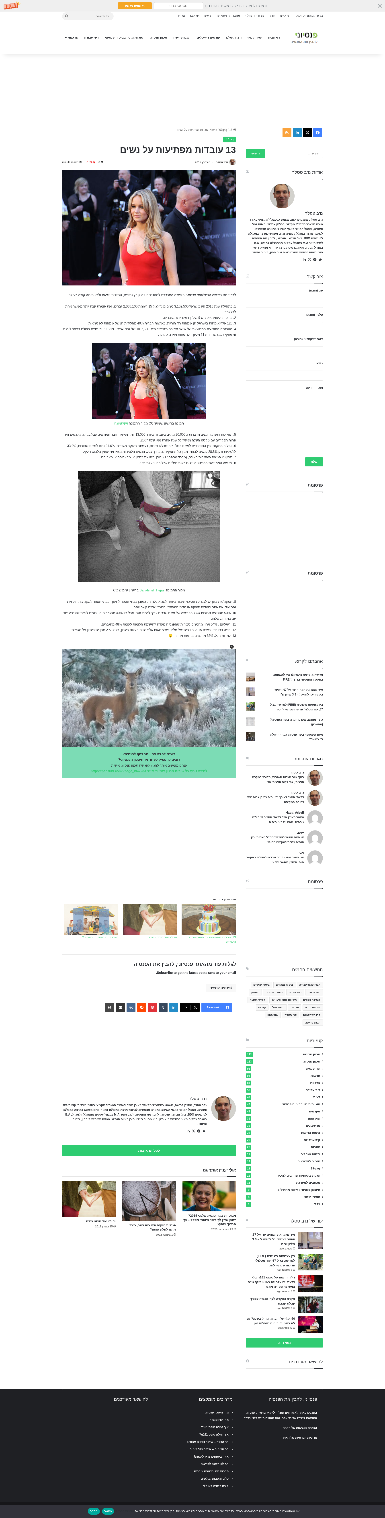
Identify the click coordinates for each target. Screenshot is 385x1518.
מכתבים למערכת (308, 1182)
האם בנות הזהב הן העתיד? (100, 937)
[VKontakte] (131, 1007)
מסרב (94, 1511)
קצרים (262, 1007)
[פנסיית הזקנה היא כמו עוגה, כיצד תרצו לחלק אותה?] (149, 1201)
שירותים (256, 37)
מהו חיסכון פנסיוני (217, 1412)
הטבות (315, 1147)
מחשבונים (313, 1125)
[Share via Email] (120, 1007)
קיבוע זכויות (312, 1140)
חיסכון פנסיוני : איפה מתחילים (298, 1190)
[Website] (204, 1131)
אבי (301, 852)
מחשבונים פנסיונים (228, 16)
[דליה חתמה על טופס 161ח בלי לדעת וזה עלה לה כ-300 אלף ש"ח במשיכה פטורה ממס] (310, 1283)
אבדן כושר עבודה (309, 984)
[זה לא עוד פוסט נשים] (150, 919)
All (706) (284, 1343)
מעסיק (255, 992)
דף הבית (285, 16)
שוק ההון (272, 1015)
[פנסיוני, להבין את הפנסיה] (305, 37)
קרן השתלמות (311, 1015)
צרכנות (73, 37)
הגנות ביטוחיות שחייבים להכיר (298, 1175)
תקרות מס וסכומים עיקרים (211, 1471)
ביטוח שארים (261, 984)
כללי (317, 1204)
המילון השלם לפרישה (215, 1464)
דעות (316, 1097)
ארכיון (181, 16)
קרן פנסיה (291, 1015)
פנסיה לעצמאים (308, 1161)
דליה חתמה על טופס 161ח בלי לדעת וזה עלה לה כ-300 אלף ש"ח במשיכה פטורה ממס (271, 1282)
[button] (192, 6)
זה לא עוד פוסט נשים (163, 937)
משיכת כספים (311, 999)
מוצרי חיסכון (311, 1197)
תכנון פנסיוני (158, 37)
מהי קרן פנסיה (219, 1420)
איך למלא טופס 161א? (214, 1434)
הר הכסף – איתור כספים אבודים (207, 1442)
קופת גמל (278, 1007)
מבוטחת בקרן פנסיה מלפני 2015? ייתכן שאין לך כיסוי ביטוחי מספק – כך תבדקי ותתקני (209, 1220)
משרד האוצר (258, 999)
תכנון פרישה (181, 37)
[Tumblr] (163, 1007)
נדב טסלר (222, 162)
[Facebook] (198, 1131)
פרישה (295, 1007)
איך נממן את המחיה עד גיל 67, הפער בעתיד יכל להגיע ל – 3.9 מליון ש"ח (273, 1239)
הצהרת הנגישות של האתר (300, 1428)
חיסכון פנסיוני (274, 992)
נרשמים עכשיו (135, 6)
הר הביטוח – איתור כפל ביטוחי (209, 1449)
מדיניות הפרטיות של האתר (299, 1437)
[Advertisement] (192, 89)
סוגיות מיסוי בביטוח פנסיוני (124, 37)
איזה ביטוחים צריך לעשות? (211, 1456)
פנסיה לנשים (219, 988)
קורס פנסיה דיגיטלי (216, 1486)
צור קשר (194, 16)
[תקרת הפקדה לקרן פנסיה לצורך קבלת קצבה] (310, 1304)
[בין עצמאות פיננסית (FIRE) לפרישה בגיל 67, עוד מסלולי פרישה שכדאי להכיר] (310, 1262)
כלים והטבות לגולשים (215, 1478)
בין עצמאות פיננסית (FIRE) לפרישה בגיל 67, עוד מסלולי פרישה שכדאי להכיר (275, 1260)
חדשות (315, 1075)
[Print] (109, 1007)
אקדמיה (314, 1111)
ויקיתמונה (121, 423)
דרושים (208, 16)
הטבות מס (295, 992)
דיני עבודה (91, 37)
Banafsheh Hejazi (152, 590)
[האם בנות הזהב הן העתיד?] (91, 919)
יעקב (300, 832)
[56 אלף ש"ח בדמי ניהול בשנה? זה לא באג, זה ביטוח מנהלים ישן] (310, 1324)
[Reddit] (141, 1007)
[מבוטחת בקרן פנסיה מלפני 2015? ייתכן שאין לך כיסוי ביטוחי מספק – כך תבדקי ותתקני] (209, 1196)
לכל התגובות (149, 1151)
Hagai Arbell (295, 812)
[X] (193, 1131)
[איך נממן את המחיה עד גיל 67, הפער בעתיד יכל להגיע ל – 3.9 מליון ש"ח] (310, 1240)
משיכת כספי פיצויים (284, 999)
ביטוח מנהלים (284, 984)
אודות (272, 16)
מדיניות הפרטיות (124, 1511)
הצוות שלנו (234, 37)
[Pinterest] (152, 1007)
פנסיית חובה (312, 1007)
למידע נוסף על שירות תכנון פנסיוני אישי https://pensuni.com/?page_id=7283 (149, 771)
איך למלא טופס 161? (215, 1427)
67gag (223, 129)
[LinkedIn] (173, 1007)
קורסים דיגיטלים (254, 16)
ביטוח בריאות (310, 1132)
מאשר (108, 1511)
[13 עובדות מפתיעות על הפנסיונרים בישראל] (209, 919)
